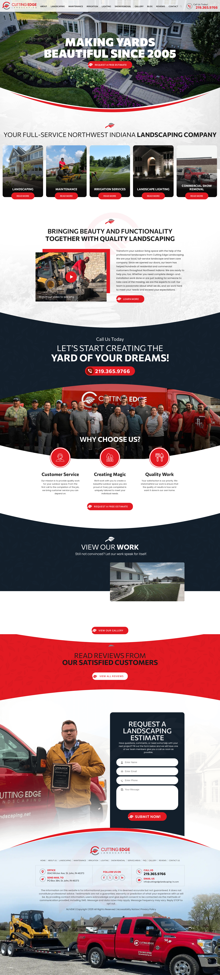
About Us (52, 860)
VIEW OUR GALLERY (111, 630)
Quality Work (159, 474)
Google (116, 878)
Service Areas (134, 860)
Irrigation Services (110, 171)
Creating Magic (110, 474)
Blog (150, 6)
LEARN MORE (131, 299)
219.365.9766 (207, 7)
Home (43, 860)
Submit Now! (148, 816)
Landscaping (58, 6)
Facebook (104, 878)
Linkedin (122, 878)
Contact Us (174, 860)
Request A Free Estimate (111, 64)
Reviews (160, 6)
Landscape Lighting (153, 171)
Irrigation (92, 6)
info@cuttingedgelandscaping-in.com (161, 881)
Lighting (106, 6)
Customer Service (60, 474)
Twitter (110, 878)
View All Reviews (111, 676)
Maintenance (75, 6)
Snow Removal (123, 6)
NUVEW (70, 909)
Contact (173, 6)
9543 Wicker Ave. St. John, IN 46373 (65, 873)
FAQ (144, 860)
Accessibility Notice (128, 909)
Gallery (139, 6)
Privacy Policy (148, 909)
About (43, 6)
